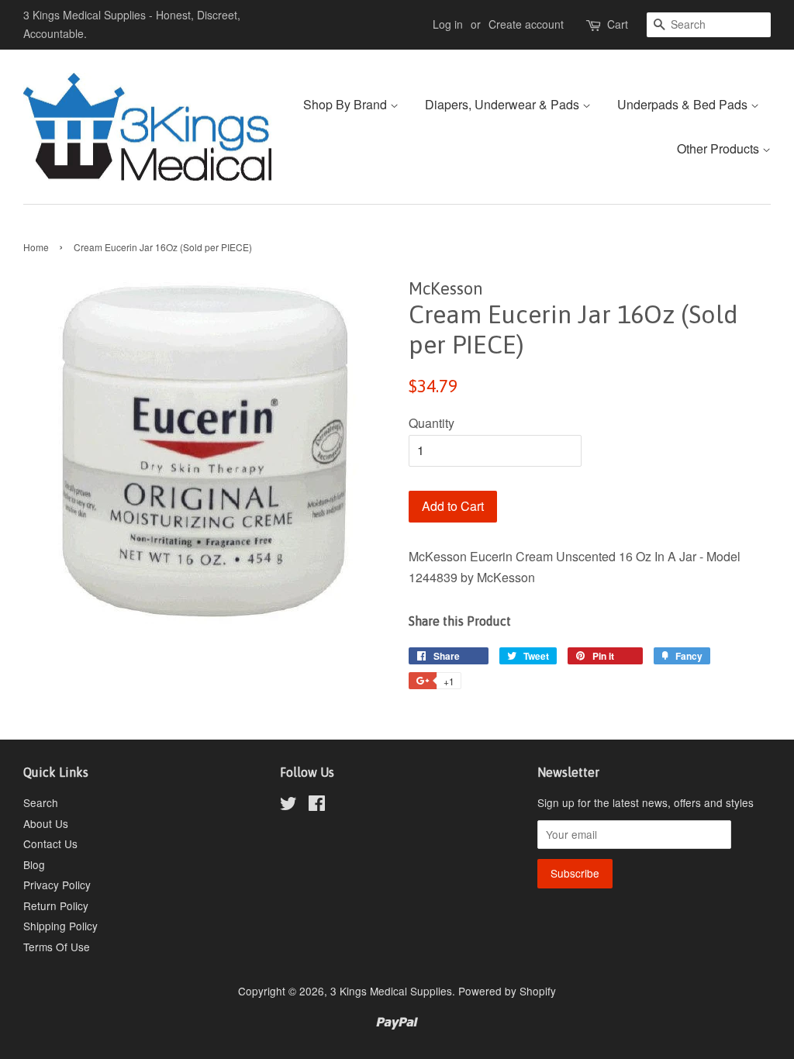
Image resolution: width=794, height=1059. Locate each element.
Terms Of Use (56, 946)
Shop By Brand (346, 104)
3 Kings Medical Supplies (391, 991)
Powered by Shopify (507, 991)
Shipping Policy (60, 925)
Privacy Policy (57, 884)
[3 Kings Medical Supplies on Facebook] (317, 805)
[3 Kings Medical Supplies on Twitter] (288, 805)
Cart (617, 24)
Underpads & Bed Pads (684, 104)
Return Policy (55, 905)
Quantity (431, 423)
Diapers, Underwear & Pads (503, 104)
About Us (45, 823)
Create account (526, 24)
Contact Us (50, 843)
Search (40, 802)
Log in (448, 24)
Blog (34, 864)
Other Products (719, 148)
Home (36, 247)
